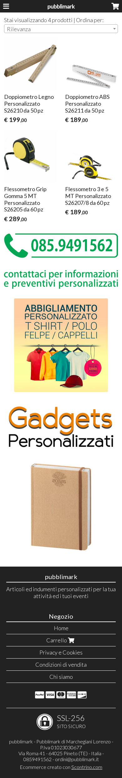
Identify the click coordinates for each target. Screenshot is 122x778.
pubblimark (61, 6)
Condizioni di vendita (61, 664)
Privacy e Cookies (61, 652)
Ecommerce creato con (61, 767)
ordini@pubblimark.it (77, 759)
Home (61, 628)
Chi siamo (61, 676)
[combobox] (61, 28)
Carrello (57, 640)
